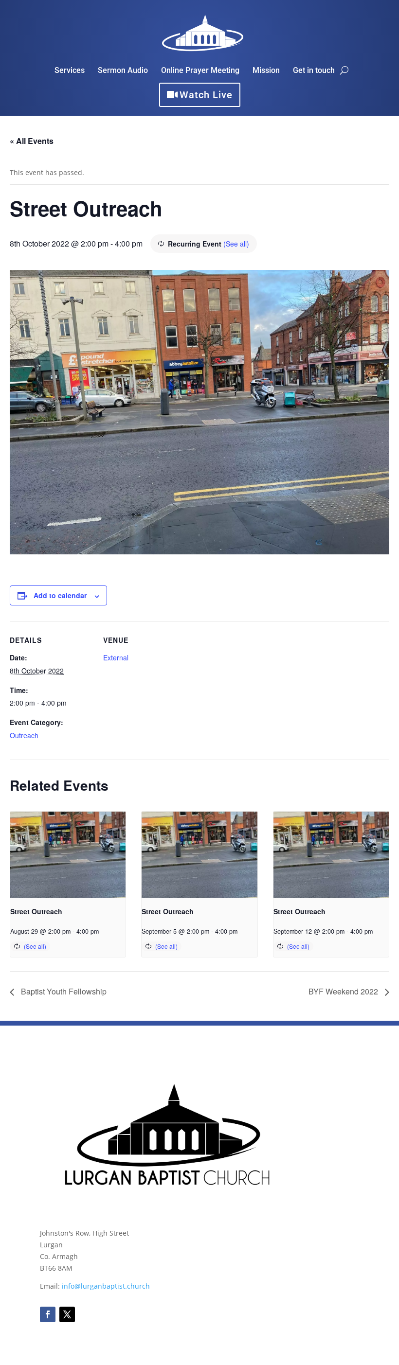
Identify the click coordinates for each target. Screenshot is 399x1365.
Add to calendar (60, 595)
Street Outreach (36, 911)
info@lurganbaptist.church (106, 1286)
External (115, 657)
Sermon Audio (123, 71)
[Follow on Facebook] (47, 1314)
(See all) (236, 243)
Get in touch (314, 71)
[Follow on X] (67, 1314)
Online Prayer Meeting (200, 71)
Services (69, 71)
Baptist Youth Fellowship (63, 991)
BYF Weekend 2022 (344, 991)
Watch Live (206, 95)
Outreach (24, 735)
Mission (266, 71)
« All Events (32, 140)
